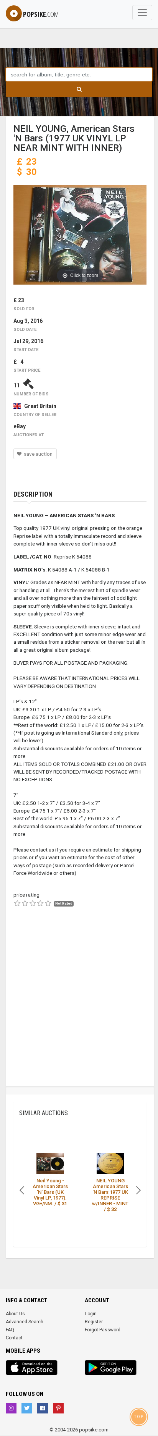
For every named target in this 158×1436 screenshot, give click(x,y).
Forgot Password (102, 1329)
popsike (41, 14)
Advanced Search (24, 1321)
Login (91, 1313)
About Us (15, 1313)
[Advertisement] (79, 1007)
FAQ (10, 1329)
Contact (14, 1337)
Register (94, 1321)
